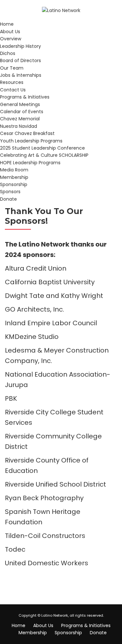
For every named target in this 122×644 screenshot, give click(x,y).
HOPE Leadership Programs (30, 162)
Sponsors (10, 191)
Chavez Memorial (20, 118)
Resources (11, 82)
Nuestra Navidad (18, 126)
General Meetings (20, 104)
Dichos (7, 53)
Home (7, 24)
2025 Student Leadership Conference (42, 148)
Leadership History (20, 46)
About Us (10, 31)
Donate (8, 199)
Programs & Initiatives (24, 97)
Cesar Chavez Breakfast (27, 133)
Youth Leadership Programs (31, 141)
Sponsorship (13, 184)
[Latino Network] (61, 10)
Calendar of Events (21, 111)
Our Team (11, 68)
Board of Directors (20, 60)
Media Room (14, 170)
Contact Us (13, 90)
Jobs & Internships (20, 75)
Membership (14, 177)
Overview (10, 38)
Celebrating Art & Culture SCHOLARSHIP (44, 155)
